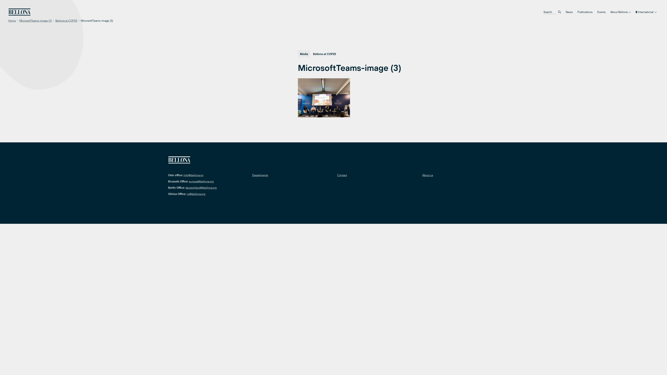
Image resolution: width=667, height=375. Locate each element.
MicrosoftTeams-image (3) (35, 20)
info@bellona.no (193, 175)
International (645, 12)
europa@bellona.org (201, 181)
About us (427, 175)
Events (601, 12)
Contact (342, 175)
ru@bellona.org (196, 193)
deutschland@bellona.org (201, 187)
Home (12, 20)
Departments (260, 175)
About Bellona (619, 12)
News (569, 12)
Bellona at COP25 (66, 20)
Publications (585, 12)
